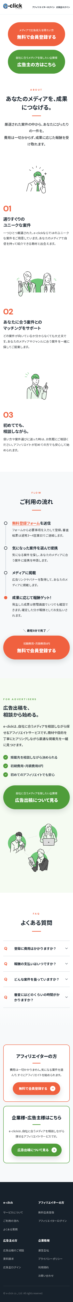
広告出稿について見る (33, 1149)
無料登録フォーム (26, 523)
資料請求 (8, 1259)
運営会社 (43, 1250)
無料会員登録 (46, 1212)
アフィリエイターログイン (43, 7)
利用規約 (43, 1267)
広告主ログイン (63, 7)
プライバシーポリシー (50, 1259)
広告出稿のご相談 (13, 1250)
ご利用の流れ (11, 1221)
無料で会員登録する (33, 1088)
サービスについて (13, 1212)
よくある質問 (10, 1229)
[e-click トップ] (12, 6)
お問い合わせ (46, 1276)
